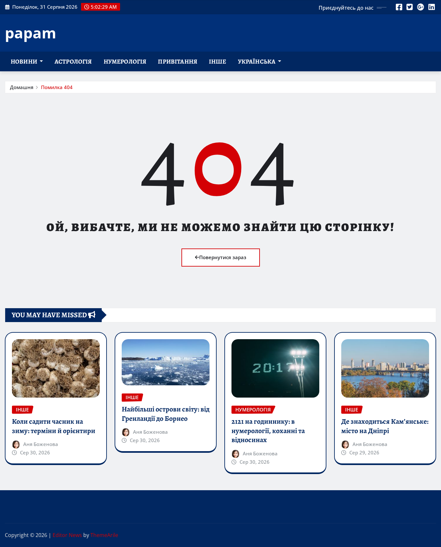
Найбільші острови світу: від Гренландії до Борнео (166, 413)
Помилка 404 (57, 87)
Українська (257, 61)
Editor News (67, 535)
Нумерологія (125, 61)
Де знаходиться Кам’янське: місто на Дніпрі (384, 426)
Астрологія (73, 61)
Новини (24, 61)
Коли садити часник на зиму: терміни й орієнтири (53, 426)
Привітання (177, 61)
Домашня (21, 87)
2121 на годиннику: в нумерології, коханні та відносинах (268, 431)
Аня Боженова (40, 444)
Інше (217, 61)
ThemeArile (104, 535)
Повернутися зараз (222, 257)
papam (30, 33)
